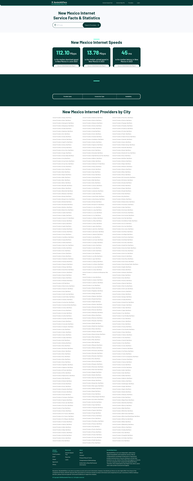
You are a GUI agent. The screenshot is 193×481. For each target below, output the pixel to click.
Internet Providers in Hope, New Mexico (91, 172)
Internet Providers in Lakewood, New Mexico (93, 234)
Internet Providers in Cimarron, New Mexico (62, 272)
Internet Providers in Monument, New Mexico (93, 356)
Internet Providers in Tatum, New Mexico (121, 318)
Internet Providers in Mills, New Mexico (91, 342)
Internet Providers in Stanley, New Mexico (121, 299)
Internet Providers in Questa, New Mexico (121, 142)
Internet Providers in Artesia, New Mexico (62, 166)
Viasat (54, 459)
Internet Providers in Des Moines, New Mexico (63, 348)
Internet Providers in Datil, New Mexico (61, 340)
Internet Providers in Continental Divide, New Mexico (64, 305)
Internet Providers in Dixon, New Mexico (61, 353)
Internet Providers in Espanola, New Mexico (62, 389)
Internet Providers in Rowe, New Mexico (121, 193)
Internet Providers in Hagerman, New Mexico (93, 144)
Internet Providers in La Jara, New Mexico (92, 207)
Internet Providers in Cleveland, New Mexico (62, 280)
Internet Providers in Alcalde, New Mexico (62, 128)
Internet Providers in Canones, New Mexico (62, 220)
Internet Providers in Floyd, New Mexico (61, 408)
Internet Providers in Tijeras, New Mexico (121, 332)
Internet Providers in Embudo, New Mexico (62, 381)
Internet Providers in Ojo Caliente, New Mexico (93, 399)
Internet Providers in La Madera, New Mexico (93, 218)
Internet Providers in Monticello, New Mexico (93, 353)
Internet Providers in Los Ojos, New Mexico (92, 269)
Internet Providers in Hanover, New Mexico (92, 147)
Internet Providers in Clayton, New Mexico (62, 277)
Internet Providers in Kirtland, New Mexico (92, 201)
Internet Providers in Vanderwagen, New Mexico (123, 383)
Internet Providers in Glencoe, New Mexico (92, 120)
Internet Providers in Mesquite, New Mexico (92, 331)
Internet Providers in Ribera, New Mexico (121, 172)
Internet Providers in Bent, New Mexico (61, 180)
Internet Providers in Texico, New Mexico (121, 324)
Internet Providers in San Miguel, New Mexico (122, 234)
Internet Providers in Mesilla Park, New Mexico (93, 326)
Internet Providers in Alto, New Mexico (61, 134)
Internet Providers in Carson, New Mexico (62, 234)
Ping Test (67, 457)
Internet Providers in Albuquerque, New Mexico (63, 125)
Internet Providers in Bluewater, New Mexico (63, 193)
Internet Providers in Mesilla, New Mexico (92, 323)
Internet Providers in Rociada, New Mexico (122, 182)
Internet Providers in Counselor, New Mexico (63, 318)
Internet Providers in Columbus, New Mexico (63, 299)
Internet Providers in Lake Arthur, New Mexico (93, 229)
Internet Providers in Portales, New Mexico (122, 131)
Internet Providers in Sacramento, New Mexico (123, 204)
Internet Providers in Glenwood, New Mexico (92, 123)
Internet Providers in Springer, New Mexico (122, 296)
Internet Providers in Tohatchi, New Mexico (122, 340)
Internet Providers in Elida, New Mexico (61, 378)
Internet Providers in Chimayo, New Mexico (62, 267)
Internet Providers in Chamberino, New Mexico (63, 258)
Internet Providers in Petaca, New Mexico (92, 432)
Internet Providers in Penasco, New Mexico (92, 423)
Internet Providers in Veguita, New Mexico (121, 389)
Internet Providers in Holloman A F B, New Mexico (94, 163)
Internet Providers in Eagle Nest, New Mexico (63, 364)
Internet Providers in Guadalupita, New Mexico (93, 139)
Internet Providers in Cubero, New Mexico (62, 332)
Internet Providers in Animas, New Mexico (62, 144)
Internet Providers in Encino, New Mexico (62, 386)
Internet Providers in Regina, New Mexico (121, 163)
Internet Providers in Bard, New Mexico (61, 172)
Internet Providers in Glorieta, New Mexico (92, 125)
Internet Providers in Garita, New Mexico (62, 438)
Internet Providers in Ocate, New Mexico (92, 394)
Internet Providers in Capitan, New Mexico (62, 223)
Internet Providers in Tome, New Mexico (121, 343)
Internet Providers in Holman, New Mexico (92, 166)
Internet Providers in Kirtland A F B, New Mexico (93, 204)
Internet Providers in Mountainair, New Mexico (93, 366)
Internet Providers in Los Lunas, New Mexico (93, 267)
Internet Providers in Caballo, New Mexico (62, 212)
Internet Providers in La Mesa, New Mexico (92, 220)
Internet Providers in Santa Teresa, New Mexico (123, 261)
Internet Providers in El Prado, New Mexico (62, 370)
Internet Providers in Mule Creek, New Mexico (93, 369)
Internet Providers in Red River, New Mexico (122, 158)
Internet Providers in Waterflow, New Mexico (122, 402)
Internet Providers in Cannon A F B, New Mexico (63, 218)
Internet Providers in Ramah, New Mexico (121, 150)
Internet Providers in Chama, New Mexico (62, 256)
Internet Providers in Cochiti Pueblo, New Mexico (64, 296)
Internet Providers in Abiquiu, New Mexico (62, 117)
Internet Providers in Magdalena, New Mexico (93, 290)
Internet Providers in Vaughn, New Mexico (121, 386)
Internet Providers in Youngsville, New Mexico (122, 435)
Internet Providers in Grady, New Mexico (92, 131)
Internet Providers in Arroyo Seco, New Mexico (63, 163)
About (81, 452)
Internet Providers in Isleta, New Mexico (91, 182)
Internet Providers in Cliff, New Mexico (61, 283)
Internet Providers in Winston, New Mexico (122, 427)
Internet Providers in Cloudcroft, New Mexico (63, 288)
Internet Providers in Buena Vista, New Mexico (63, 210)
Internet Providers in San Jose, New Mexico (122, 226)
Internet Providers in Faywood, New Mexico (62, 400)
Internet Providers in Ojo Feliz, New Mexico (92, 402)
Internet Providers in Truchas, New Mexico (121, 353)
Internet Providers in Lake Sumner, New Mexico (93, 231)
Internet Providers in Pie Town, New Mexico (92, 437)
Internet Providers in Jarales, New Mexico (92, 193)
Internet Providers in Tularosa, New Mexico (122, 362)
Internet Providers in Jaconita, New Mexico (92, 185)
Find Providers (56, 454)
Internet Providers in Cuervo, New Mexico (62, 334)
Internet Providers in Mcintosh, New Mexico (92, 309)
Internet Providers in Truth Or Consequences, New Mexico (125, 356)
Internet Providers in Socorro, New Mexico (122, 291)
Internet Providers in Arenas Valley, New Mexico (63, 155)
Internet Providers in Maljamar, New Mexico (92, 296)
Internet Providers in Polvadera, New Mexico (122, 125)
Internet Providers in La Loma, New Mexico (92, 212)
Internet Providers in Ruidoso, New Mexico (121, 199)
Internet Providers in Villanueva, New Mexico (122, 394)
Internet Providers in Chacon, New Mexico (62, 253)
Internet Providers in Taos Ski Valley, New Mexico (123, 315)
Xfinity (54, 464)
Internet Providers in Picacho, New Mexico (92, 434)
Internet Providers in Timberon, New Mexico (122, 334)
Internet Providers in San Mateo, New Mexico (122, 231)
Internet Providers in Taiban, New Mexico (121, 307)
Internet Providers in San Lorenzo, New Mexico (123, 229)
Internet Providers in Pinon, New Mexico (91, 442)
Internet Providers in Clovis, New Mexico (62, 291)
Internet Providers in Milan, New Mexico (91, 339)
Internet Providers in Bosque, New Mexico (62, 196)
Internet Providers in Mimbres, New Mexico (92, 347)
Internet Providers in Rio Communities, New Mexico (123, 177)
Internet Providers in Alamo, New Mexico (62, 120)
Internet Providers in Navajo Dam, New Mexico (93, 383)
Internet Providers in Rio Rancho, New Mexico (122, 180)
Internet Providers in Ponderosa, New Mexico (122, 128)
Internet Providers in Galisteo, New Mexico (62, 424)
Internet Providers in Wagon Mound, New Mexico (123, 400)
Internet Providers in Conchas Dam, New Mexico (63, 302)
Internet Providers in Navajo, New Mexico (92, 380)
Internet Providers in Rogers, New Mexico (121, 188)
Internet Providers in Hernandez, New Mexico (93, 153)
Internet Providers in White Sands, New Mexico (123, 413)
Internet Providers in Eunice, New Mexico (62, 394)
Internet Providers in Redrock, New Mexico (122, 161)
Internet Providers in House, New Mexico (92, 174)
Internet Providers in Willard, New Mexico (121, 421)
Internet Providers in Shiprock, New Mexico (122, 283)
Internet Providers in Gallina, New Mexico (62, 427)
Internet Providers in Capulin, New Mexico (62, 226)
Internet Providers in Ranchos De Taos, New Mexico (124, 153)
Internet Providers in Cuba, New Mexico (61, 329)
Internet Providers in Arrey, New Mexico (61, 158)
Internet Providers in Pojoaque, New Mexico (122, 123)
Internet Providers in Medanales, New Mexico (93, 312)
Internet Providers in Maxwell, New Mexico (92, 299)
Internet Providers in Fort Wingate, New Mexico (63, 419)
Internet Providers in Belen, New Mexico (61, 177)
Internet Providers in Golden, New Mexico (92, 128)
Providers (130, 2)
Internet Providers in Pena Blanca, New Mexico (93, 421)
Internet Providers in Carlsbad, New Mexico (62, 229)
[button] (92, 25)
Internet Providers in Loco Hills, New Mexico (92, 256)
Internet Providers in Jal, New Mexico (91, 188)
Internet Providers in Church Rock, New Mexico (63, 269)
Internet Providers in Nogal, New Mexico (92, 391)
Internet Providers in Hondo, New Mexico (92, 169)
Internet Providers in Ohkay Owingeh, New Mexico (94, 396)
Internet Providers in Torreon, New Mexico (121, 345)
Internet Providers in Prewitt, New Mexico (121, 134)
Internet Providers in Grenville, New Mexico (92, 136)
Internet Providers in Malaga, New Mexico (92, 293)
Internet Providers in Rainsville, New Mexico (122, 147)
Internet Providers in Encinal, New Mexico (62, 383)
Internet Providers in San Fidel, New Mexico (122, 218)
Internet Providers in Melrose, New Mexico (92, 315)
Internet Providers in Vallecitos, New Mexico (122, 378)
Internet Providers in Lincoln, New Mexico (92, 248)
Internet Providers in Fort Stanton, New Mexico (63, 413)
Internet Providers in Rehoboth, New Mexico (122, 166)
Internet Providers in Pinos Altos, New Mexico (122, 117)
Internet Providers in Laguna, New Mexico (92, 226)
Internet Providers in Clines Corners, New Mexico (64, 286)
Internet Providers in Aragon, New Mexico (62, 153)
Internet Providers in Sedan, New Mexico (121, 275)
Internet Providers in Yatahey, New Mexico (121, 429)
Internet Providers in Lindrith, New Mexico (92, 250)
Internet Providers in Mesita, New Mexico (92, 328)
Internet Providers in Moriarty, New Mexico (92, 361)
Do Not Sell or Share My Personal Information (88, 463)
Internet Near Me (120, 2)
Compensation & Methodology (88, 460)
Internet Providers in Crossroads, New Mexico (63, 324)
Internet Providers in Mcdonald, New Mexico (92, 307)
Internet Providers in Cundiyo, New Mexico (62, 337)
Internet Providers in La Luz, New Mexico (92, 215)
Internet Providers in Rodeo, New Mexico (121, 185)
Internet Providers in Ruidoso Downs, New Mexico (123, 201)
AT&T (53, 456)
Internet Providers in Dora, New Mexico (61, 356)
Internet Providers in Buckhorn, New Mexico (62, 207)
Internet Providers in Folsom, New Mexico (62, 410)
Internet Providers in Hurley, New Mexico (92, 177)
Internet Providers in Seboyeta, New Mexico (122, 272)
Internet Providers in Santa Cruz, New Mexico (122, 253)
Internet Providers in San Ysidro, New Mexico (122, 242)
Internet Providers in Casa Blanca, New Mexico (63, 237)
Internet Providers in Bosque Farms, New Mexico (64, 199)
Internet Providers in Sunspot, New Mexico (122, 305)
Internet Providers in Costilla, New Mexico (62, 315)
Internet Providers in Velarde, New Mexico (121, 391)
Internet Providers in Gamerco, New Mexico (62, 432)
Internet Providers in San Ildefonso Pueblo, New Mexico (124, 220)
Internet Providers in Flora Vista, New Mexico (63, 405)
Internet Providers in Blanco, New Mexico (62, 188)
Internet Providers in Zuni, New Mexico (121, 440)
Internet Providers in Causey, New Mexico (62, 239)
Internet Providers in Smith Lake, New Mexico (122, 288)
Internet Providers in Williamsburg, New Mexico (123, 424)
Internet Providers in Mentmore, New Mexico (92, 318)
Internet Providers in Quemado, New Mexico (122, 139)
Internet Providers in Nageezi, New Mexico (92, 372)
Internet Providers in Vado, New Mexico (121, 372)
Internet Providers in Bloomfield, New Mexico (63, 191)
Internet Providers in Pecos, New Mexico (92, 418)
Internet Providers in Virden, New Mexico (121, 397)
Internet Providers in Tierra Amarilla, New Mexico (123, 329)
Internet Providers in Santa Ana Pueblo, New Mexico (124, 248)
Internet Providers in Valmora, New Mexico (122, 381)
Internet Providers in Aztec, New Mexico (62, 169)
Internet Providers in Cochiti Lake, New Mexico (63, 294)
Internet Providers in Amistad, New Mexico (62, 139)
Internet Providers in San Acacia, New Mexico (122, 210)
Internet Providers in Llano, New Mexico (91, 253)
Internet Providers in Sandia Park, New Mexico (122, 245)
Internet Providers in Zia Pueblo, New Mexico (122, 438)
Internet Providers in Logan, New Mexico (92, 258)
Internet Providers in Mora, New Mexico (91, 358)
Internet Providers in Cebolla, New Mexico (62, 242)
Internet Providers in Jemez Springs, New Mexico (94, 199)
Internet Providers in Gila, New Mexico (61, 440)
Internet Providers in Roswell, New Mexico (121, 191)
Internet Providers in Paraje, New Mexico (92, 413)
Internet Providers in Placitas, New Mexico (122, 120)
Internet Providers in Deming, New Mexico (62, 343)
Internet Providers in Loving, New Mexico (92, 277)
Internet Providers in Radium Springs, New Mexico (123, 144)
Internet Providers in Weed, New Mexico (121, 408)
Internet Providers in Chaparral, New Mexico (63, 264)
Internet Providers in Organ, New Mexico (92, 404)
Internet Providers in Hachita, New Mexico (92, 142)
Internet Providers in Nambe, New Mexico (92, 375)
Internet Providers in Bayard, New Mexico (62, 174)
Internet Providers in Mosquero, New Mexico (92, 364)
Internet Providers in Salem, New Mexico (121, 207)
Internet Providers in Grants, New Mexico (92, 134)
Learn (138, 2)
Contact (82, 455)
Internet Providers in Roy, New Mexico (120, 196)
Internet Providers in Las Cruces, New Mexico (93, 239)
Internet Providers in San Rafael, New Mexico (122, 239)
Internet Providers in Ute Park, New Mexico (122, 367)
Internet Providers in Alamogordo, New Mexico (63, 123)
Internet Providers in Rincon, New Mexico (121, 174)
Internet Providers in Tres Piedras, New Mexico (123, 351)
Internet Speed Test (107, 2)
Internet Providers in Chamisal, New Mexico (62, 261)
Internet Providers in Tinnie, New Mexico (121, 337)
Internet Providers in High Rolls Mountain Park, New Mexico (96, 155)
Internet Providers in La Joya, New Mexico (92, 210)
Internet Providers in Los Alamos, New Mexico (93, 264)
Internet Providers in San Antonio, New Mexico (122, 212)
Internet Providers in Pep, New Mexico (91, 426)
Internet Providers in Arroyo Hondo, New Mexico (63, 161)
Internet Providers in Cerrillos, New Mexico (62, 248)
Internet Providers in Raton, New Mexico (121, 155)
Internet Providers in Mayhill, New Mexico (92, 301)
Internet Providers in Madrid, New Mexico (92, 288)
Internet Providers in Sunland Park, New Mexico (123, 302)
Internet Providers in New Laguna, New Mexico (93, 385)
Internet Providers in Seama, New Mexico (121, 269)
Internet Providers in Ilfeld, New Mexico (91, 180)
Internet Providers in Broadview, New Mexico (63, 204)
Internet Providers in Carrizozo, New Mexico (62, 231)
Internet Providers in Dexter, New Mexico (62, 351)
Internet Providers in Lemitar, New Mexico (92, 245)
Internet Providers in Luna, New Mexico (91, 285)
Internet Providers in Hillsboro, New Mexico (92, 158)
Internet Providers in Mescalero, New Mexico (93, 320)
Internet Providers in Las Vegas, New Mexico (93, 242)
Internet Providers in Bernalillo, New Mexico (62, 185)
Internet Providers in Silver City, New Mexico (122, 286)
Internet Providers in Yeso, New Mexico (121, 432)
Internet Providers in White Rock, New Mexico (122, 410)
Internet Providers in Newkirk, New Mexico (92, 388)
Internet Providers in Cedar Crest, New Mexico (63, 245)
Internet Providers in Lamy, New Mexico (91, 237)
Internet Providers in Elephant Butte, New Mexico (64, 375)
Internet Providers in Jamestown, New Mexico (93, 191)
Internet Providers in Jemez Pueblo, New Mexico (93, 196)
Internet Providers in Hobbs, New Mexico (92, 161)
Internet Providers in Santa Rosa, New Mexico (122, 258)
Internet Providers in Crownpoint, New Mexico (63, 326)
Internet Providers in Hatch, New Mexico (92, 150)
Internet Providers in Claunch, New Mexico (62, 275)
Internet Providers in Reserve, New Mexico (121, 169)
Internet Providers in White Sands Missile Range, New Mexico (126, 416)
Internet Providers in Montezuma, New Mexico (93, 350)
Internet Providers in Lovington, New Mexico (93, 280)
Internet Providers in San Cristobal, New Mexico (123, 215)
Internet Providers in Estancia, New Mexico (62, 391)
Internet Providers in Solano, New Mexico (121, 294)
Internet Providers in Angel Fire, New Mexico (63, 142)
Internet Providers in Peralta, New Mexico (92, 429)
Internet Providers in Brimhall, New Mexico (62, 201)
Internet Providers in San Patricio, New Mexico (123, 237)
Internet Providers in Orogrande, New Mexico (93, 407)
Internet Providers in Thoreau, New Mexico (122, 326)
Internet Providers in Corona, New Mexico (62, 310)
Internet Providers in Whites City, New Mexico (122, 419)
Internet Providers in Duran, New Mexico (62, 362)
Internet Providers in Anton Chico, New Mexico (63, 150)
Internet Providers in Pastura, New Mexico (92, 415)
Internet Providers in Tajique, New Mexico (121, 310)
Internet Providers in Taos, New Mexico (121, 313)
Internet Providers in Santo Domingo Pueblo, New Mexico (125, 264)
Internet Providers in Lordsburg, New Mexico (93, 261)
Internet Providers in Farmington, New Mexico (63, 397)
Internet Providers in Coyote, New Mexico (62, 321)
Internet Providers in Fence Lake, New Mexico (63, 402)
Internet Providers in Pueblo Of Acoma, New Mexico (124, 136)
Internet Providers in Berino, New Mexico (62, 182)
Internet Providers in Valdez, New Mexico (121, 375)
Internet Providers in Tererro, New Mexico (121, 321)
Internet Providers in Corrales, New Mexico (62, 313)
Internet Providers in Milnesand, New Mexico (92, 345)
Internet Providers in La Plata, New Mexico (92, 223)
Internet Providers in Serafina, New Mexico (122, 280)
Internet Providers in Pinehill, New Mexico (92, 440)
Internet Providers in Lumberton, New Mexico (93, 282)
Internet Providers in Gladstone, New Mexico (93, 117)
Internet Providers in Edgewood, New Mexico (63, 367)
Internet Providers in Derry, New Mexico (61, 345)
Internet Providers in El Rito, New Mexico (62, 372)
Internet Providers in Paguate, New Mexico (92, 410)
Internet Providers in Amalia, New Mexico (62, 136)
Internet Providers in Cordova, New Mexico (62, 307)
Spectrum (55, 462)
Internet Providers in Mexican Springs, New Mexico (94, 334)
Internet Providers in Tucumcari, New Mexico (122, 359)
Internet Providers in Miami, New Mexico (91, 337)
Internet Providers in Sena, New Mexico (121, 277)
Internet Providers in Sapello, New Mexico (121, 267)
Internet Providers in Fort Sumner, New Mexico (63, 416)
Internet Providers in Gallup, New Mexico (62, 429)
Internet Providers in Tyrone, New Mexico (121, 364)
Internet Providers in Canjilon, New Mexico (62, 215)
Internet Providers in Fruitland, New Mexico (62, 421)
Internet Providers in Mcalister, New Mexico (92, 304)
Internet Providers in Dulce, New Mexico (61, 359)
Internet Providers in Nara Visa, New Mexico (92, 377)
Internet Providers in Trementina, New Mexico (122, 348)
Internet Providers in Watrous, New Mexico (122, 405)
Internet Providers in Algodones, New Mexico (63, 131)
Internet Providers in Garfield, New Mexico (62, 435)
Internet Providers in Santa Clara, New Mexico (122, 250)
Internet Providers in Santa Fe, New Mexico (122, 256)
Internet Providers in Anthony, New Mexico (62, 147)
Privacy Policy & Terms (86, 458)
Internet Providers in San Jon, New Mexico (122, 223)
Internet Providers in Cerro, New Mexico (62, 250)
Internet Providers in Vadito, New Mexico (121, 370)
